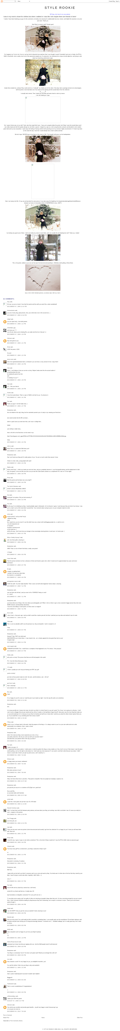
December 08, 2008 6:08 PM (16, 913)
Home (43, 1017)
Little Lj (9, 446)
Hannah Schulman (12, 808)
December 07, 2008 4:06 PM (16, 542)
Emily (8, 347)
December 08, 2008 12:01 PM (17, 823)
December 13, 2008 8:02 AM (16, 979)
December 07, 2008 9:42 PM (16, 663)
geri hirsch (9, 683)
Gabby (9, 655)
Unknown (9, 338)
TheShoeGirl (10, 983)
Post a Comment (7, 1015)
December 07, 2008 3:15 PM (16, 499)
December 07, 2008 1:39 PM (16, 380)
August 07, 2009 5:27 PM (15, 1000)
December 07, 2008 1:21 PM (16, 343)
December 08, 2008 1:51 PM (16, 833)
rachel (8, 799)
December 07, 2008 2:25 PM (16, 463)
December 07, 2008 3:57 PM (16, 533)
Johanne (9, 846)
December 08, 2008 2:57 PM (16, 881)
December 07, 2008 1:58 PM (16, 450)
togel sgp (55, 1007)
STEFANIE (10, 327)
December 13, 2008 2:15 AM (16, 967)
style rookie (60, 7)
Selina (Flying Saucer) (12, 941)
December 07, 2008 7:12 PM (16, 586)
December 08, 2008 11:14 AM (17, 804)
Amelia (9, 392)
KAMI (8, 929)
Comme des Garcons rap (19, 54)
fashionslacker (11, 310)
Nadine (9, 467)
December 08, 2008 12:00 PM (17, 814)
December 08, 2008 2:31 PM (16, 863)
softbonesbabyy (11, 996)
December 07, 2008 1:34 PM (16, 364)
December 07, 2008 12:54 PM (17, 315)
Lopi (8, 827)
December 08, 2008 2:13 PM (16, 854)
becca (8, 613)
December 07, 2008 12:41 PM (17, 306)
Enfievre (9, 759)
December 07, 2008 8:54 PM (16, 617)
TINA (8, 621)
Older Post (79, 1017)
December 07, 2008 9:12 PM (16, 642)
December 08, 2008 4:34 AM (16, 741)
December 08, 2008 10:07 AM (17, 781)
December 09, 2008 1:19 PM (16, 937)
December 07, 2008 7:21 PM (16, 596)
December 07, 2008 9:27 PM (16, 651)
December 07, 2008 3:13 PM (16, 491)
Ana (8, 495)
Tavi (8, 401)
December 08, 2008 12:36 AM (17, 718)
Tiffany (9, 722)
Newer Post (6, 1017)
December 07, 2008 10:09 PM (17, 679)
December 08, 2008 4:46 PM (16, 904)
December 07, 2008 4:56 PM (16, 554)
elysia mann (10, 359)
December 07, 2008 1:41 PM (16, 397)
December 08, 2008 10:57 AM (17, 795)
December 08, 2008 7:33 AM (16, 755)
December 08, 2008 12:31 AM (17, 700)
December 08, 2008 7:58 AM (16, 772)
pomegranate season (12, 581)
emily (8, 514)
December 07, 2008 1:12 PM (16, 323)
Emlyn (8, 837)
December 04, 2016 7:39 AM (16, 1011)
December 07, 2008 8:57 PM (16, 630)
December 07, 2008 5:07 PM (16, 565)
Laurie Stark (10, 558)
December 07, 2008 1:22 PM (16, 355)
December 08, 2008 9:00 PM (16, 925)
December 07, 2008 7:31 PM (16, 609)
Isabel (8, 908)
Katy (8, 301)
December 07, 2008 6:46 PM (16, 577)
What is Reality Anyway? (13, 537)
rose (8, 959)
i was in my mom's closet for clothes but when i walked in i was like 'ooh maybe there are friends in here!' (39, 16)
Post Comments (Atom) (16, 1020)
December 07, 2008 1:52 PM (16, 442)
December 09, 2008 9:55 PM (16, 955)
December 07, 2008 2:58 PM (16, 473)
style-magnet (10, 646)
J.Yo (8, 667)
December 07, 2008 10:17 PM (17, 688)
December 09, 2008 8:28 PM (16, 946)
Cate (8, 368)
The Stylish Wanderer (12, 486)
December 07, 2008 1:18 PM (16, 334)
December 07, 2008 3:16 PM (16, 510)
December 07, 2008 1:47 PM (16, 406)
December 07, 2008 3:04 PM (16, 482)
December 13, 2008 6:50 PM (16, 992)
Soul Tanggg (10, 818)
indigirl (8, 319)
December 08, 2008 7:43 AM (16, 763)
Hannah (9, 917)
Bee (8, 692)
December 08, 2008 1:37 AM (16, 728)
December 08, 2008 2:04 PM (16, 842)
